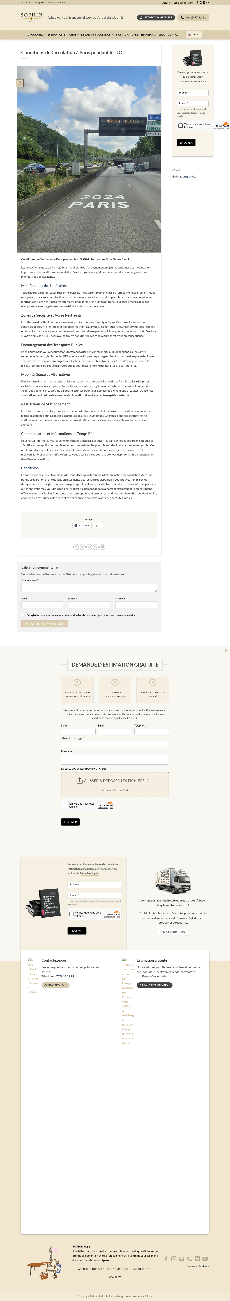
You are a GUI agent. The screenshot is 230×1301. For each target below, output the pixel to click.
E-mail (72, 598)
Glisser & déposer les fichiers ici (117, 780)
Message (67, 751)
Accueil (166, 2)
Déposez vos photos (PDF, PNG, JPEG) (83, 768)
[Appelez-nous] (189, 1259)
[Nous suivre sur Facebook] (197, 2)
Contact (174, 34)
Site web (120, 598)
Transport (148, 34)
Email (102, 725)
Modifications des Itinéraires (44, 285)
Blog (161, 34)
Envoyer (186, 142)
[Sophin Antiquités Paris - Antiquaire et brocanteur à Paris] (31, 17)
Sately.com (204, 1266)
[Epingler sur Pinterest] (96, 547)
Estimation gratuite (184, 2)
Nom (25, 598)
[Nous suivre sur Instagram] (201, 2)
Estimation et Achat (62, 34)
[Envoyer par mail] (89, 547)
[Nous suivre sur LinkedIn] (204, 2)
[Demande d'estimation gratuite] (226, 650)
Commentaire (29, 579)
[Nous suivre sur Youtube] (207, 2)
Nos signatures (127, 34)
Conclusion (30, 468)
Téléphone (141, 725)
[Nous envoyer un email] (181, 1259)
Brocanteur (36, 34)
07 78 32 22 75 (65, 976)
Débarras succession (96, 34)
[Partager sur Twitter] (83, 547)
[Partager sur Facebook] (76, 547)
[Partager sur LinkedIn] (102, 547)
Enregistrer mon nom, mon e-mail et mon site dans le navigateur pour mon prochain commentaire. (81, 615)
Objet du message (72, 738)
